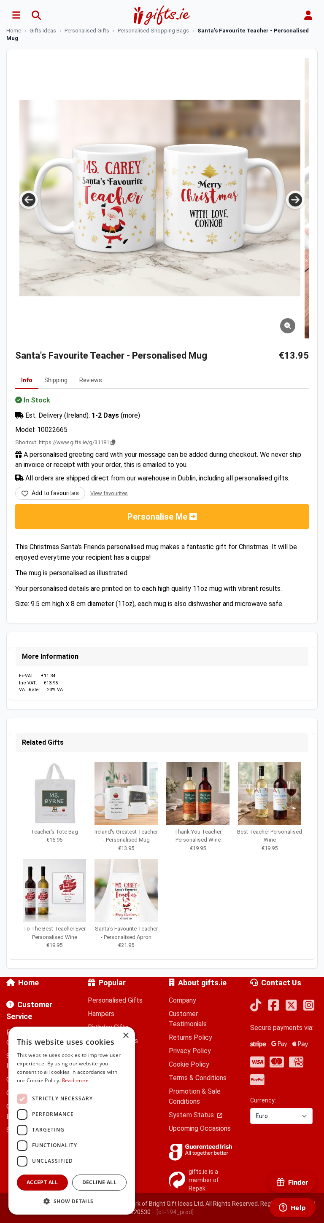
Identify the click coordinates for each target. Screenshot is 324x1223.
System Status (192, 1115)
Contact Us (281, 982)
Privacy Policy (190, 1051)
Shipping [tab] (56, 380)
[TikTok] (255, 1006)
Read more (75, 1080)
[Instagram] (308, 1006)
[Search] (36, 15)
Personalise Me (158, 517)
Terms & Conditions (198, 1078)
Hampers (101, 1014)
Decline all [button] (99, 1182)
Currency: (263, 1100)
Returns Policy (190, 1037)
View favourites (109, 493)
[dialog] (71, 1121)
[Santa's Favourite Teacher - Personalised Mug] (159, 198)
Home (28, 982)
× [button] (125, 1036)
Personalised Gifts (115, 1000)
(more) (130, 415)
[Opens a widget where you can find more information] (292, 1208)
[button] (72, 1201)
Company (182, 1000)
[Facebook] (273, 1006)
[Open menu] (16, 15)
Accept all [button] (42, 1182)
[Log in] (308, 15)
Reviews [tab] (90, 380)
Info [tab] (26, 380)
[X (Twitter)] (291, 1006)
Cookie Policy (189, 1064)
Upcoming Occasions (200, 1128)
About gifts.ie (202, 982)
